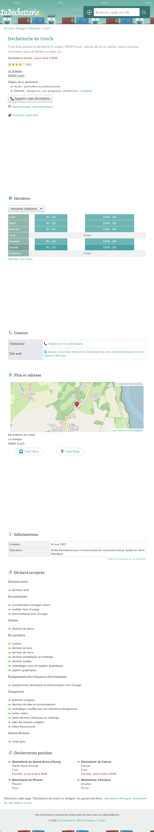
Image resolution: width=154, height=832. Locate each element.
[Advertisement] (77, 157)
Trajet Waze (31, 451)
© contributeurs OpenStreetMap (129, 384)
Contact (101, 820)
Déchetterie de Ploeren (27, 779)
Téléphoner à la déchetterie (65, 343)
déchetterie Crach (20, 802)
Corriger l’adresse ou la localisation (126, 430)
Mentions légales (86, 820)
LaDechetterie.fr (22, 12)
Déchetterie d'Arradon (96, 779)
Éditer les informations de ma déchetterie (127, 559)
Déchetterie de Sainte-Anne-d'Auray (36, 761)
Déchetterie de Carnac (96, 761)
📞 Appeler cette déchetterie (30, 98)
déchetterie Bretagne (117, 798)
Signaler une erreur (20, 259)
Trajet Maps (72, 451)
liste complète (82, 90)
